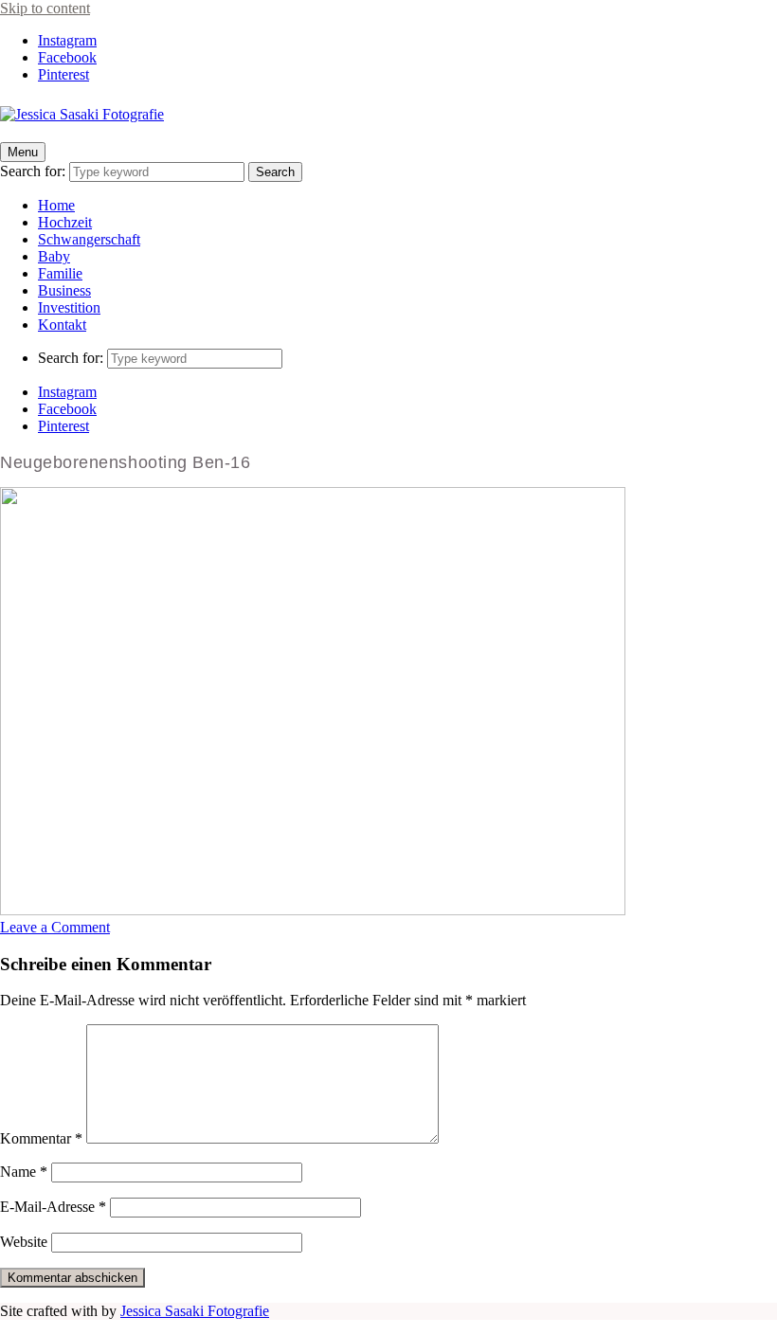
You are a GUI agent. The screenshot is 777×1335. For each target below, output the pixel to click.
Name (23, 1172)
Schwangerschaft (89, 239)
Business (64, 290)
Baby (54, 256)
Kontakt (62, 324)
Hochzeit (65, 222)
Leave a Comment (55, 927)
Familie (60, 273)
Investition (69, 307)
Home (56, 205)
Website (23, 1242)
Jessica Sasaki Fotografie (194, 1311)
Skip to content (45, 8)
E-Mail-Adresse (53, 1207)
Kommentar (41, 1138)
